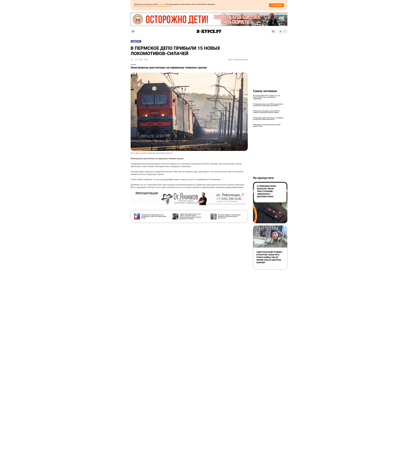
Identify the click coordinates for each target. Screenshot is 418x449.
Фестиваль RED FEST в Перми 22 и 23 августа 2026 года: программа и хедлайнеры (266, 97)
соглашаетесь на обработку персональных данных (153, 6)
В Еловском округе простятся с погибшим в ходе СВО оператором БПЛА (268, 118)
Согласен (278, 5)
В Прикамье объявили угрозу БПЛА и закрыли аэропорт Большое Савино (266, 111)
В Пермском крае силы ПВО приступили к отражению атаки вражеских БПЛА (268, 104)
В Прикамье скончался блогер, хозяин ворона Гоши (267, 125)
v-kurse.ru (161, 4)
